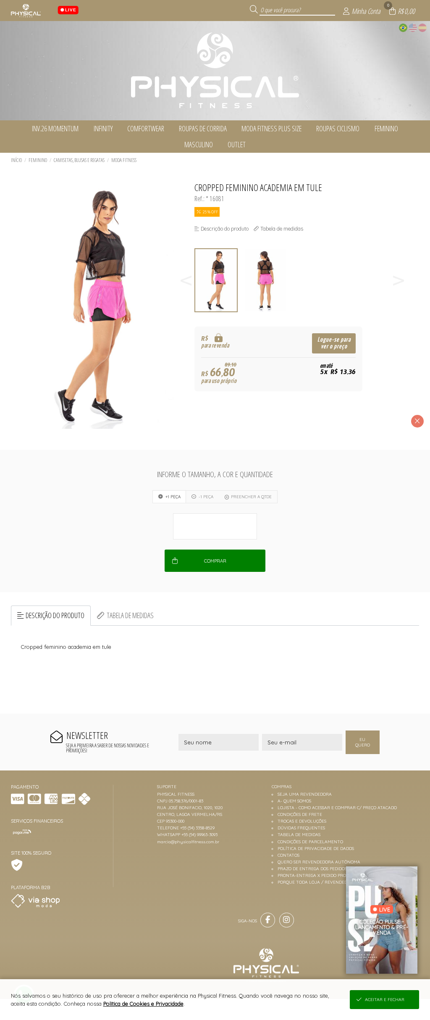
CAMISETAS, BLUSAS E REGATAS (79, 160)
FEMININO (38, 160)
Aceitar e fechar (384, 999)
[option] (219, 280)
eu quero (362, 742)
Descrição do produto (55, 615)
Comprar (215, 561)
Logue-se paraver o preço (334, 343)
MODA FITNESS (123, 160)
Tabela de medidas (130, 615)
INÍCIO (16, 160)
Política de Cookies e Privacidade (143, 1003)
